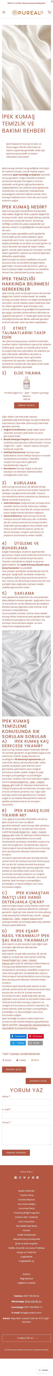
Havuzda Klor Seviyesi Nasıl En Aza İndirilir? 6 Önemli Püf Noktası (26, 1026)
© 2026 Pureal (10, 1350)
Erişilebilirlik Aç (26, 1261)
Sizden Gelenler (26, 1190)
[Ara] (42, 12)
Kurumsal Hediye (26, 1204)
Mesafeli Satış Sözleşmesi (26, 1239)
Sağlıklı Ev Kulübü (27, 1282)
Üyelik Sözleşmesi (26, 1234)
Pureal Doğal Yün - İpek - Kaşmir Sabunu (27, 444)
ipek (10, 819)
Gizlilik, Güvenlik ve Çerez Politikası (26, 1248)
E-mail (6, 1109)
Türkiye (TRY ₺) (25, 1338)
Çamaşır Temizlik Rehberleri (25, 1053)
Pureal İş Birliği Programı (26, 1212)
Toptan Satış (26, 1195)
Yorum (6, 1122)
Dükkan (27, 1274)
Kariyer (26, 1230)
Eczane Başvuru (26, 1199)
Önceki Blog (14, 1069)
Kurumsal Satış (26, 1208)
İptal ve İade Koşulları (26, 1243)
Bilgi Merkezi (26, 1278)
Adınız (6, 1096)
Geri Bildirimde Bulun (26, 1226)
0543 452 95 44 (33, 1301)
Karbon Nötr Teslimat (26, 1217)
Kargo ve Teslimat (26, 1252)
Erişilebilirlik (26, 1256)
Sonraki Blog (38, 1081)
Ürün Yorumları (27, 1221)
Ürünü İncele (26, 405)
